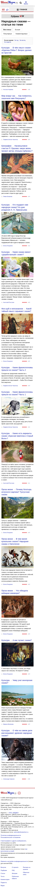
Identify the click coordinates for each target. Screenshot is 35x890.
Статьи (3, 873)
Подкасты (4, 882)
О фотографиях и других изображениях (13, 841)
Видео (3, 885)
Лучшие (17, 29)
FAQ (13, 870)
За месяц (22, 40)
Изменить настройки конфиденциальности (14, 861)
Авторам (14, 873)
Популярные (7, 34)
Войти (26, 4)
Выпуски (3, 867)
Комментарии (5, 879)
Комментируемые (21, 34)
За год (16, 40)
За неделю (7, 42)
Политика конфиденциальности (11, 835)
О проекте (15, 867)
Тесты (2, 876)
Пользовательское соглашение (10, 837)
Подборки (4, 870)
